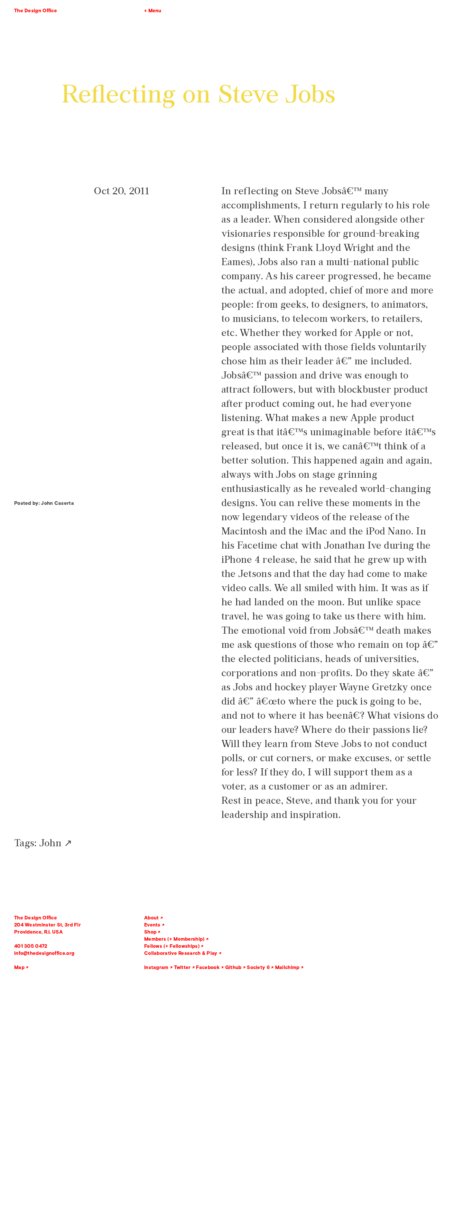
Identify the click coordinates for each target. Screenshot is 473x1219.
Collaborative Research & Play (181, 953)
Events (152, 924)
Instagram (156, 967)
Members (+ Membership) (174, 939)
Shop (150, 932)
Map (19, 967)
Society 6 (258, 967)
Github (233, 967)
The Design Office (35, 10)
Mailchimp (287, 967)
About (151, 917)
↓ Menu (153, 10)
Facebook (207, 967)
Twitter (182, 967)
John (50, 843)
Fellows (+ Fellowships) (171, 946)
